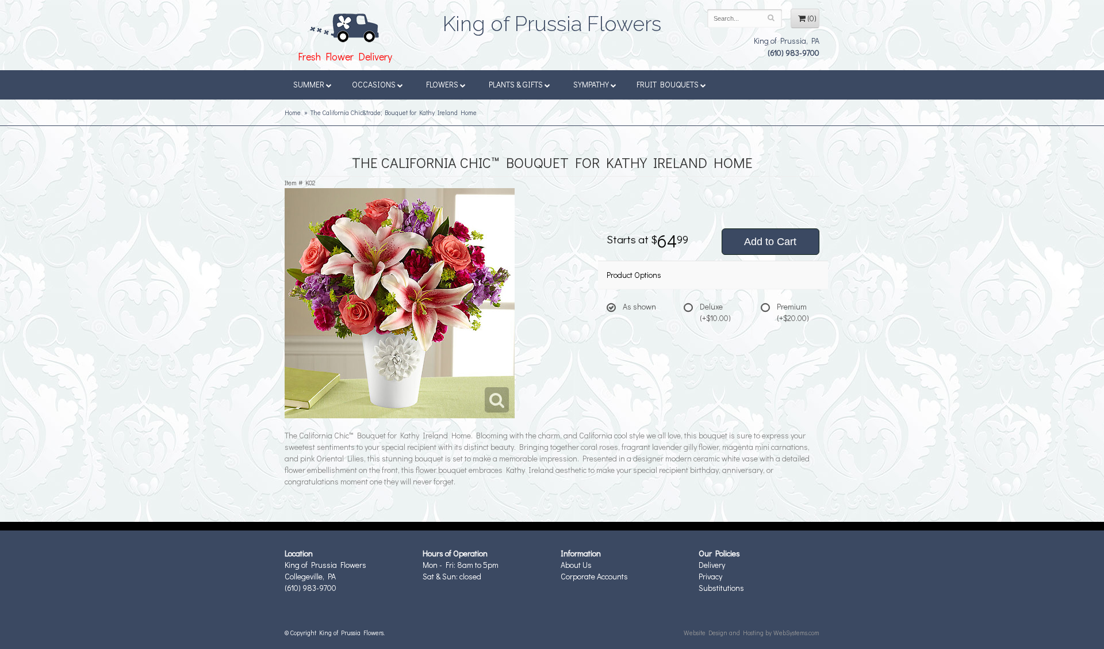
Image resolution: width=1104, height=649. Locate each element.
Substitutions (721, 587)
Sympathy (591, 84)
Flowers (442, 84)
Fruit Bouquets (668, 84)
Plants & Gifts (516, 84)
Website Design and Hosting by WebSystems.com (751, 632)
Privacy (710, 576)
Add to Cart (770, 241)
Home (293, 112)
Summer (308, 84)
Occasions (374, 84)
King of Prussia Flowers (552, 20)
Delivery (712, 564)
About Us (576, 564)
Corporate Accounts (594, 576)
